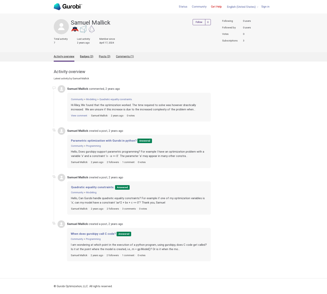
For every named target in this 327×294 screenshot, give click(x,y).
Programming (93, 145)
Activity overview (64, 56)
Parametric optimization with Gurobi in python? (104, 140)
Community (199, 6)
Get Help (216, 6)
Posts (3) (104, 56)
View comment (79, 115)
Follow (199, 22)
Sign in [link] (265, 6)
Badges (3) (86, 56)
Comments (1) (125, 56)
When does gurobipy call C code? (93, 234)
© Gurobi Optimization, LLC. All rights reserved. (83, 286)
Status (183, 6)
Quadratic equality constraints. (115, 99)
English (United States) (241, 7)
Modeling (91, 99)
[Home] (68, 6)
